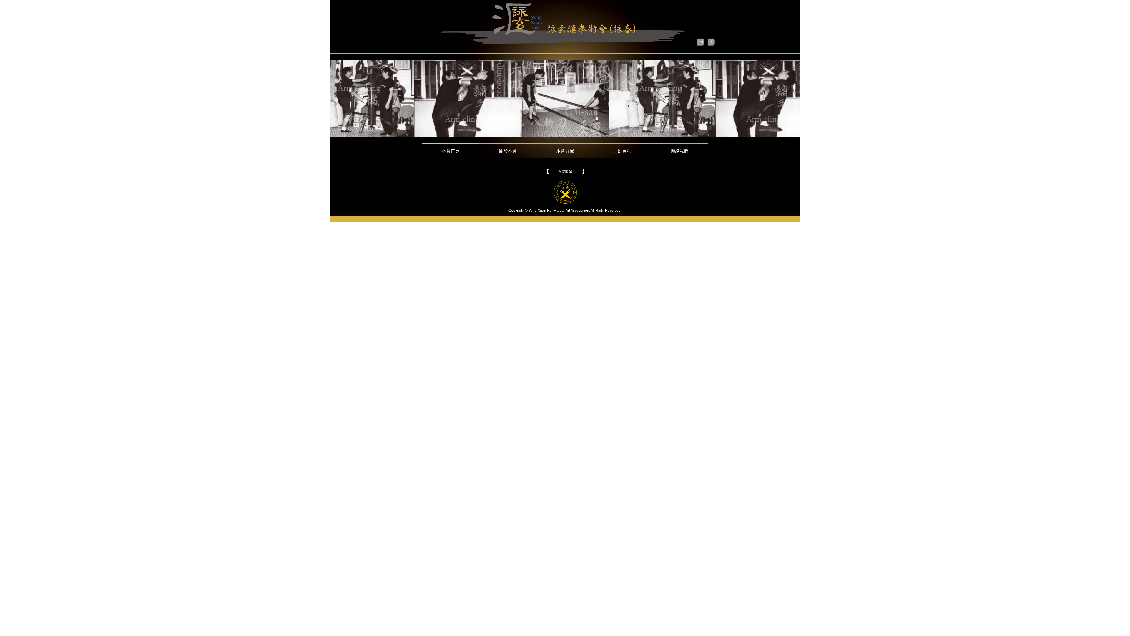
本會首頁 (450, 150)
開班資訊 (622, 150)
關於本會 (508, 150)
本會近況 (565, 150)
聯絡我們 (679, 150)
